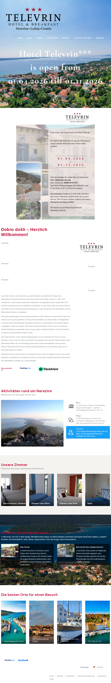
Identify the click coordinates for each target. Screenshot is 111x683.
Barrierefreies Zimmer (14, 503)
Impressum (102, 676)
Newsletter (70, 676)
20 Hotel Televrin (82, 38)
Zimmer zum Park (68, 503)
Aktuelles (52, 38)
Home (19, 38)
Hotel (29, 38)
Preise (40, 38)
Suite (89, 503)
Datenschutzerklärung (86, 676)
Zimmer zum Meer (40, 503)
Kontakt (66, 38)
